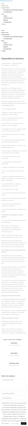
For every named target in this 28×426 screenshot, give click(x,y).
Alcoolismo (14, 343)
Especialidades (5, 7)
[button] (14, 27)
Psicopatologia (7, 22)
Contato (4, 24)
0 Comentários (15, 65)
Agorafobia (14, 353)
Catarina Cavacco (6, 63)
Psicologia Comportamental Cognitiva (13, 10)
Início (3, 3)
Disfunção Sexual (8, 18)
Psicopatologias (8, 12)
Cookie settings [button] (15, 423)
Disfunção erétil (14, 363)
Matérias (6, 20)
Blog (3, 14)
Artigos (5, 16)
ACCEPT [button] (23, 423)
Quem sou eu (5, 5)
